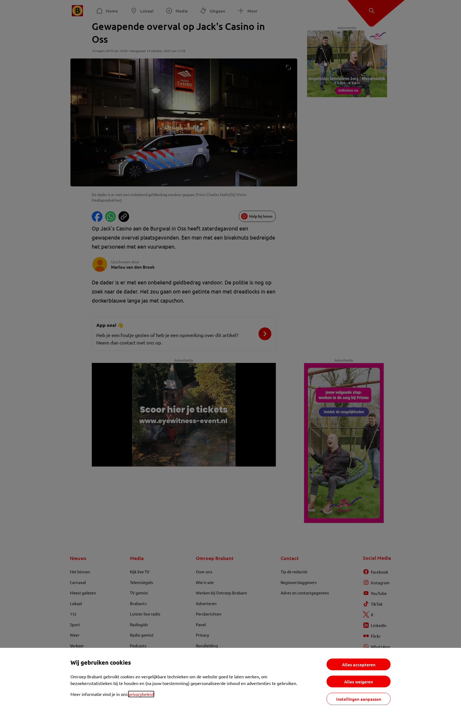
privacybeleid (141, 694)
